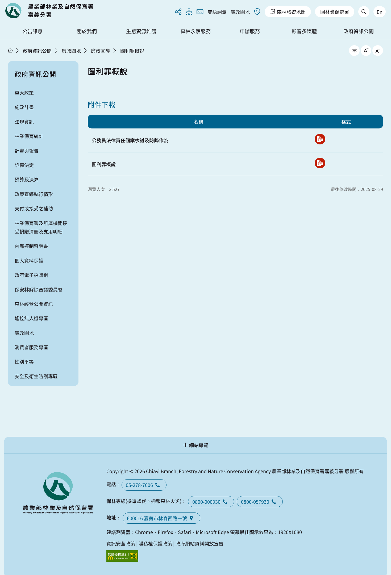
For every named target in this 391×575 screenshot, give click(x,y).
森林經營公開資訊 (34, 303)
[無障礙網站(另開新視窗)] (122, 556)
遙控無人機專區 (31, 318)
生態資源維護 (141, 31)
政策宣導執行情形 (34, 193)
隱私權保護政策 (155, 543)
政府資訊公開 (358, 31)
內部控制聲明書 (31, 245)
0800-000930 (206, 501)
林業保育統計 (29, 135)
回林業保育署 (334, 11)
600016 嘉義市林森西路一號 (157, 518)
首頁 (10, 50)
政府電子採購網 (31, 274)
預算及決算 (27, 179)
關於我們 (87, 31)
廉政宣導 (100, 50)
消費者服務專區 (31, 347)
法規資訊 (24, 121)
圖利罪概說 (132, 50)
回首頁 (49, 11)
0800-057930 (255, 501)
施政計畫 (24, 106)
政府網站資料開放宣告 (199, 543)
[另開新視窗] (320, 139)
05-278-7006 (139, 484)
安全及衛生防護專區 (36, 376)
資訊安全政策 (120, 543)
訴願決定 (24, 164)
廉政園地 (240, 11)
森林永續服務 (195, 31)
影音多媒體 (304, 31)
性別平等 (24, 361)
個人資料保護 (29, 260)
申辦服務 (250, 31)
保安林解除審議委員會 (39, 289)
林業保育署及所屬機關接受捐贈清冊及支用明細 (41, 227)
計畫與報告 (27, 150)
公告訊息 (32, 31)
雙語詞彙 (217, 11)
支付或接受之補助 (34, 208)
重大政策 (24, 92)
